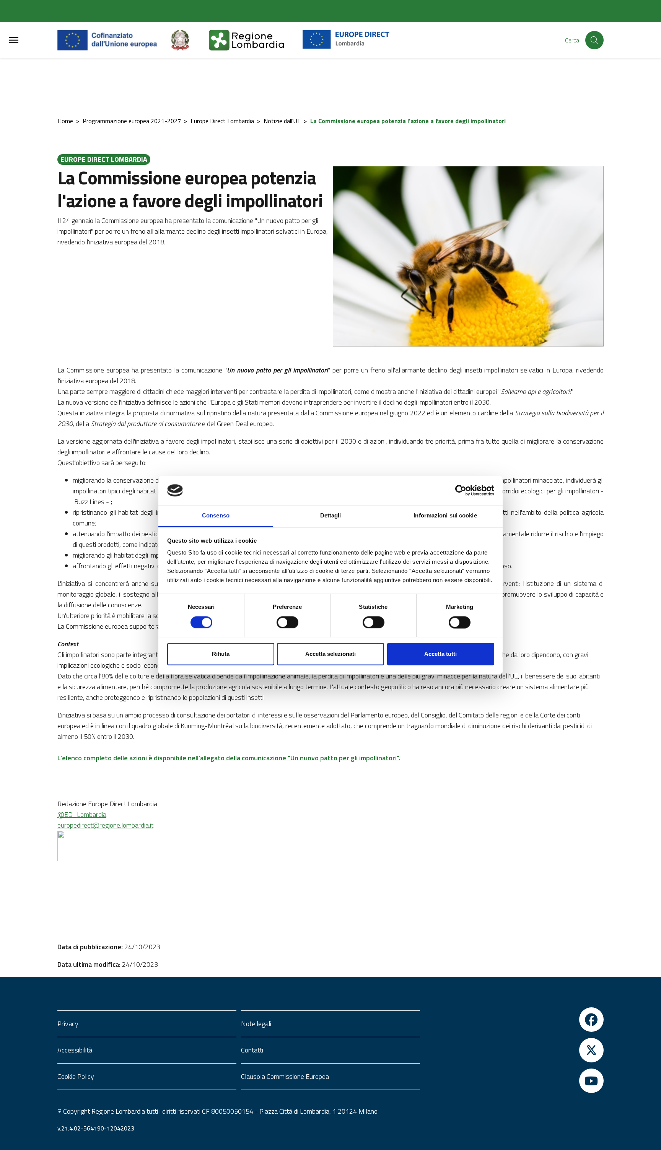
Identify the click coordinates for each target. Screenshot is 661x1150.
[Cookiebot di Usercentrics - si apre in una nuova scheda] (460, 490)
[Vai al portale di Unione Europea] (113, 40)
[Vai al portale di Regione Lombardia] (255, 40)
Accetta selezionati (330, 654)
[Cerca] (594, 40)
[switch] (287, 622)
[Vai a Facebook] (514, 1019)
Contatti (252, 1050)
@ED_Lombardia (81, 814)
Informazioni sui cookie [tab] (445, 515)
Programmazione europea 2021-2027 (132, 120)
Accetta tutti (440, 654)
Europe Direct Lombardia (222, 120)
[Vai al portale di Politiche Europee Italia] (189, 40)
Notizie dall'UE (282, 120)
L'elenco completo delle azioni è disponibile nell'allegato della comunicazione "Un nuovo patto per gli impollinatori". (228, 758)
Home (65, 120)
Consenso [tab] (216, 515)
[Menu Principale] (14, 40)
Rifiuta (221, 654)
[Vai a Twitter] (514, 1050)
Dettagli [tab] (330, 515)
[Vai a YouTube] (514, 1080)
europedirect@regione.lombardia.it (105, 825)
